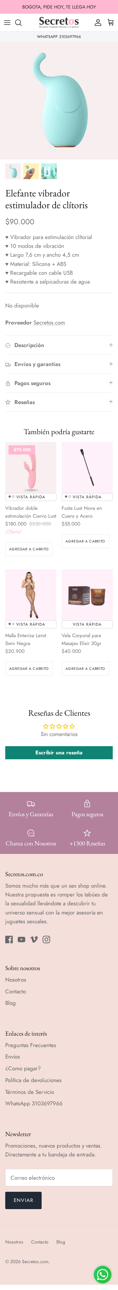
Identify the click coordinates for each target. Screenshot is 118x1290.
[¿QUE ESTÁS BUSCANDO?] (21, 22)
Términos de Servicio (29, 1092)
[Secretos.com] (59, 22)
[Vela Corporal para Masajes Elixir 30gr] (87, 594)
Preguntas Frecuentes (30, 1045)
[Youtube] (21, 939)
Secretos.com (49, 322)
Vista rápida (30, 497)
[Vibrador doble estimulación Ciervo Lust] (30, 467)
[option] (59, 100)
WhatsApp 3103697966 (34, 1103)
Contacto (15, 991)
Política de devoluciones (33, 1080)
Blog (10, 1003)
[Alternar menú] (7, 22)
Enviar (23, 1200)
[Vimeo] (34, 939)
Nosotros (15, 980)
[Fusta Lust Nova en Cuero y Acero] (87, 467)
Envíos (12, 1056)
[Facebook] (9, 939)
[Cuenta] (96, 22)
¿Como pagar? (23, 1068)
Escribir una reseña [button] (59, 752)
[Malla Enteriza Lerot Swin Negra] (30, 594)
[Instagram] (46, 939)
